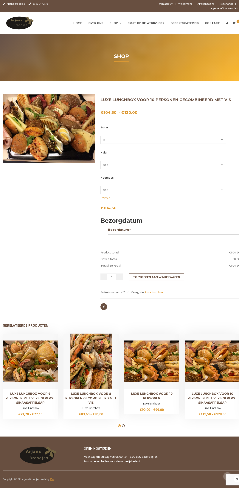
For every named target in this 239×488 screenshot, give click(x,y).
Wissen (106, 198)
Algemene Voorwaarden (224, 8)
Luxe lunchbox (154, 292)
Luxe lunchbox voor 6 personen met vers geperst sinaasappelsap (30, 398)
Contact (212, 23)
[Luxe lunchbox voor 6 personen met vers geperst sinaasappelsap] (18, 363)
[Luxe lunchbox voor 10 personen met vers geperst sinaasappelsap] (200, 363)
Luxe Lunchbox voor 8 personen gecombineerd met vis (91, 398)
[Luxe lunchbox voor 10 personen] (139, 362)
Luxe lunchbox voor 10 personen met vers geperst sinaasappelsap (212, 398)
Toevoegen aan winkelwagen (156, 277)
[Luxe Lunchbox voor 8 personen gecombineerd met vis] (78, 363)
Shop (114, 23)
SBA (52, 479)
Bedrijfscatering (185, 23)
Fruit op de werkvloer (146, 23)
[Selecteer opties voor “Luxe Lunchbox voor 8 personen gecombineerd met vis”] (104, 363)
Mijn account (166, 3)
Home (77, 23)
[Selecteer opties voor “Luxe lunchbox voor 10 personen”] (164, 362)
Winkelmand (185, 3)
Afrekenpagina (206, 3)
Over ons (95, 23)
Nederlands (226, 3)
